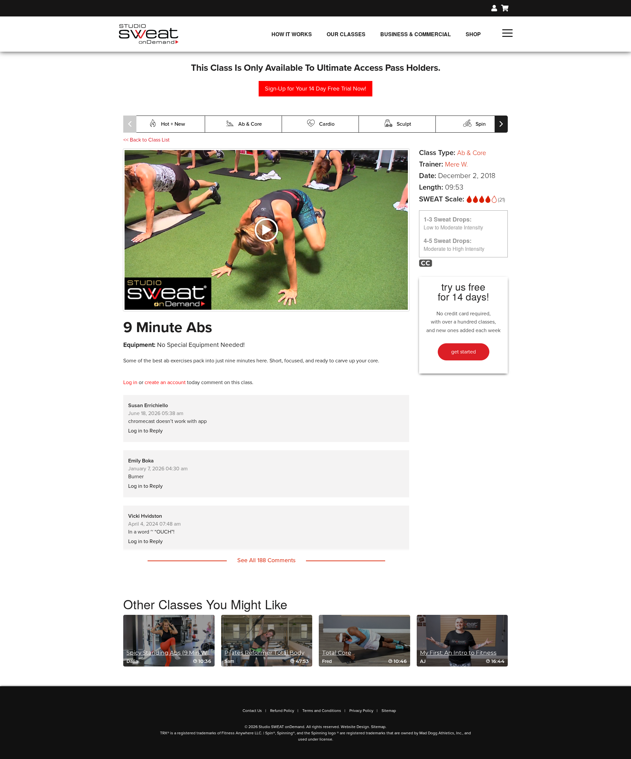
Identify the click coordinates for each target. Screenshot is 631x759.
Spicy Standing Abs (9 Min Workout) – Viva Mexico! (197, 652)
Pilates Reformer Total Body (264, 652)
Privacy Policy (361, 710)
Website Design (355, 726)
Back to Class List (146, 140)
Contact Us (252, 710)
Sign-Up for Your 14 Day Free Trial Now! (315, 88)
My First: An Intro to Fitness (458, 652)
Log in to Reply (145, 431)
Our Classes (346, 34)
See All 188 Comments (266, 560)
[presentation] (129, 124)
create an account (165, 382)
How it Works (291, 34)
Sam (229, 661)
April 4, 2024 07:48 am (154, 524)
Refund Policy (282, 710)
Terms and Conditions (321, 710)
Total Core (336, 652)
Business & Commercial (415, 34)
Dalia (132, 661)
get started (463, 352)
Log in (130, 382)
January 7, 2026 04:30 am (158, 468)
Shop (473, 34)
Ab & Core (471, 153)
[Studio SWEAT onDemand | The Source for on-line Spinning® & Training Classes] (148, 33)
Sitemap (389, 710)
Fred (327, 661)
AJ (423, 661)
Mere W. (456, 165)
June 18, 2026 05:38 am (155, 413)
